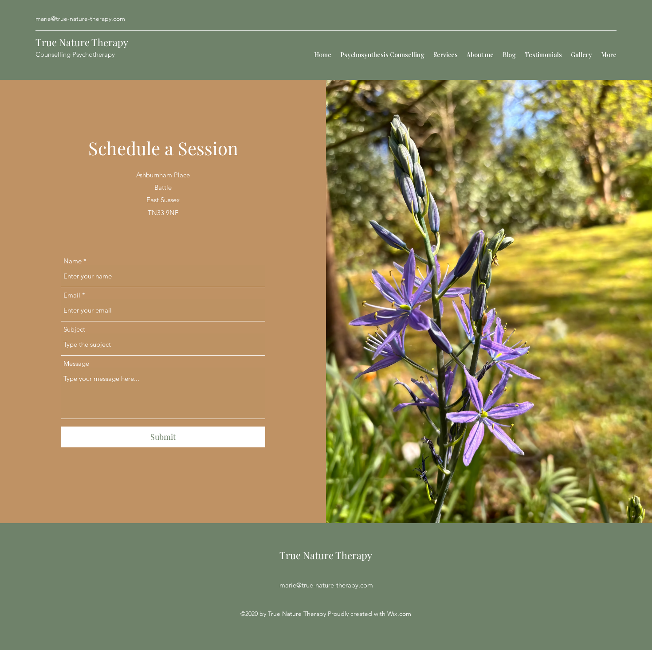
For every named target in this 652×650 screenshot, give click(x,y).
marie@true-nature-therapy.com (80, 19)
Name (72, 261)
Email (71, 295)
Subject (74, 329)
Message (76, 363)
